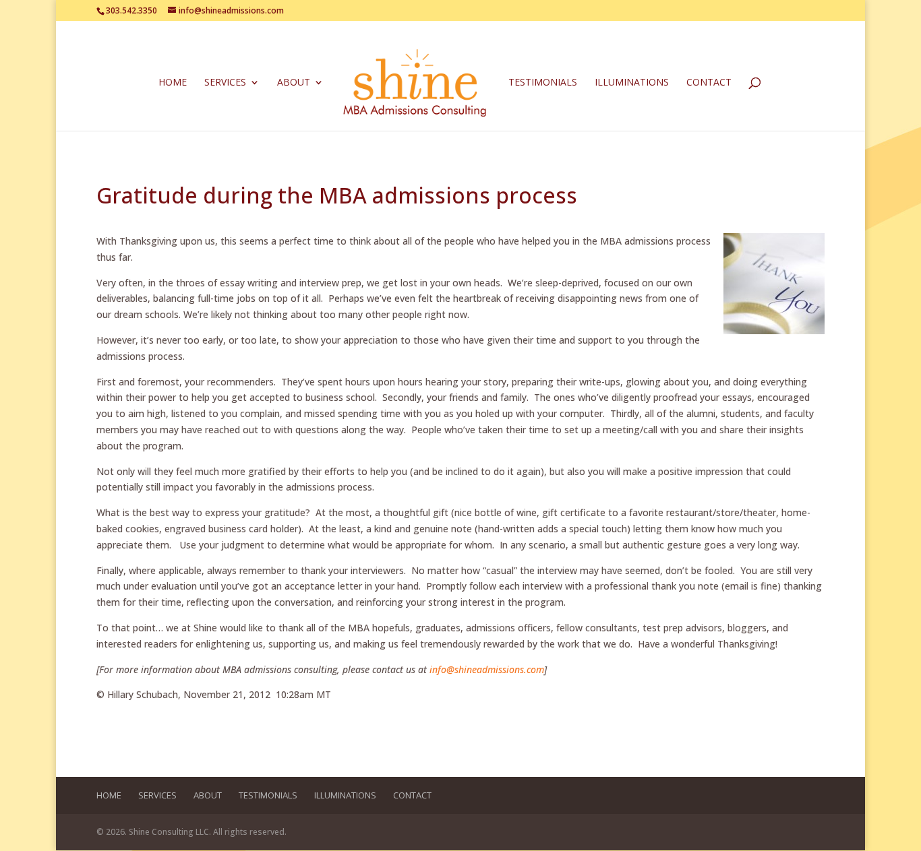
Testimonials (542, 82)
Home (172, 82)
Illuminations (632, 82)
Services (225, 82)
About (293, 82)
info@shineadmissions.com (486, 669)
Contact (709, 82)
